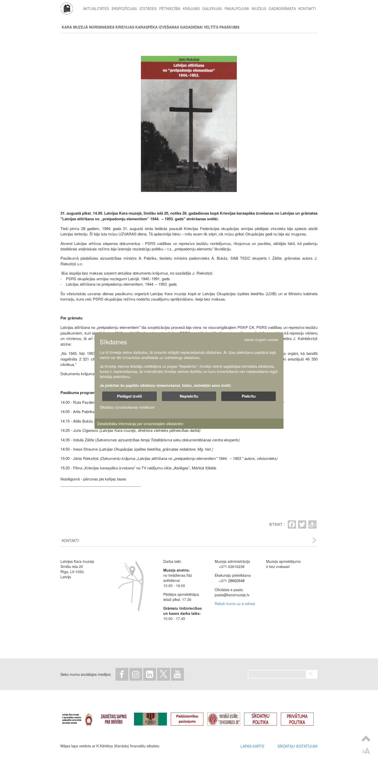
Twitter (163, 674)
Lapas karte (252, 746)
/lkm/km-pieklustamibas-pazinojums (191, 716)
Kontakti (307, 8)
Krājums (191, 8)
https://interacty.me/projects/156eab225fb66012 (154, 716)
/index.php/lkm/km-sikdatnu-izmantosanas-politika (264, 716)
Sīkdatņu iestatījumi (297, 746)
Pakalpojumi (236, 8)
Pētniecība (169, 8)
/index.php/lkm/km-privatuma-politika (301, 716)
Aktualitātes (96, 8)
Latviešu (272, 339)
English (260, 339)
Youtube (177, 674)
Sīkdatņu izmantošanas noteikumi (127, 407)
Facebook (121, 674)
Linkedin (149, 674)
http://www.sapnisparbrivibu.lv (117, 716)
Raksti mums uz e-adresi (235, 603)
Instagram (135, 674)
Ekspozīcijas (124, 8)
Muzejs (259, 8)
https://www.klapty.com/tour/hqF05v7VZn (227, 716)
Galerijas (212, 8)
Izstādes (148, 8)
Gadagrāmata (282, 8)
